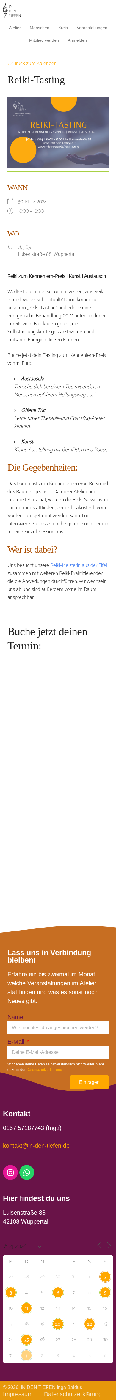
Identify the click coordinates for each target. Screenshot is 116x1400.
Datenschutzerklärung (44, 1070)
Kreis (63, 27)
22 (89, 1324)
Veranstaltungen (92, 27)
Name (15, 1017)
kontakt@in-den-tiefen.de (36, 1145)
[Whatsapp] (26, 1172)
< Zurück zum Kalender (31, 63)
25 (26, 1340)
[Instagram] (10, 1172)
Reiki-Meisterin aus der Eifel (78, 565)
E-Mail (16, 1041)
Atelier (15, 27)
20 (57, 1324)
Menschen (39, 27)
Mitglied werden (44, 40)
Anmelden (77, 40)
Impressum (18, 1394)
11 (26, 1308)
